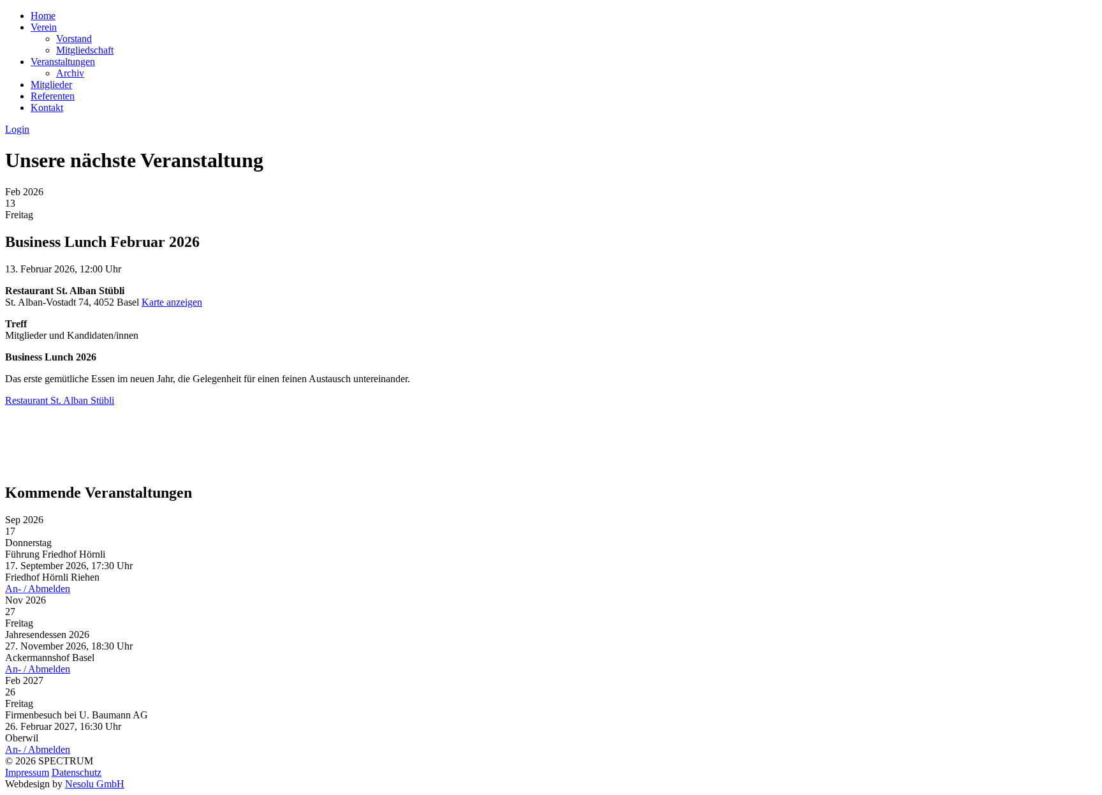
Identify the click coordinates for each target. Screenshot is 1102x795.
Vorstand (74, 38)
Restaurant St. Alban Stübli (59, 400)
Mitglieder (51, 84)
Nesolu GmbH (94, 783)
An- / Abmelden (37, 588)
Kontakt (47, 107)
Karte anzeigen (172, 302)
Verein (44, 27)
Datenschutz (76, 772)
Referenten (53, 96)
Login (17, 129)
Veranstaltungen (63, 61)
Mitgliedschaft (85, 50)
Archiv (70, 73)
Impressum (27, 772)
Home (43, 15)
